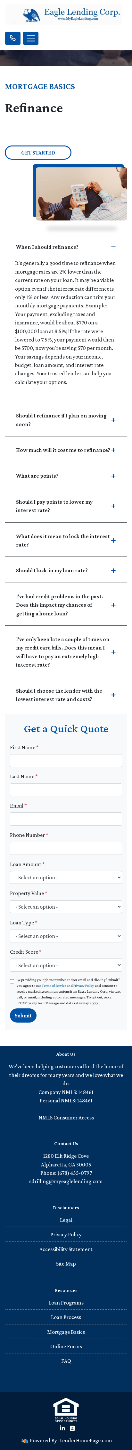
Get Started (38, 152)
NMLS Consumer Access (66, 1117)
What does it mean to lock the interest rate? (63, 540)
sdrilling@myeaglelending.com (66, 1181)
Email (18, 805)
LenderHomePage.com (85, 1440)
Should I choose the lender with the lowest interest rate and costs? (59, 695)
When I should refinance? (47, 247)
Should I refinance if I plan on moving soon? (61, 419)
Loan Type (23, 922)
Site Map (66, 1263)
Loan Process (66, 1317)
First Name (24, 747)
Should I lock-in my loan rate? (52, 570)
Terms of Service (54, 985)
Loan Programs (66, 1302)
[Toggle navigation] (30, 38)
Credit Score (26, 952)
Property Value (28, 893)
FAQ (66, 1361)
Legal (66, 1220)
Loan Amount (27, 864)
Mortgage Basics (66, 1332)
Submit (23, 1015)
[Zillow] (72, 1428)
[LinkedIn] (62, 1428)
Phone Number (29, 835)
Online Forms (66, 1346)
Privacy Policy (83, 985)
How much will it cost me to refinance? (63, 450)
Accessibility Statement (66, 1249)
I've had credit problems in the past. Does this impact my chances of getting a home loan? (59, 605)
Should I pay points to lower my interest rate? (54, 506)
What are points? (37, 475)
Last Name (24, 776)
